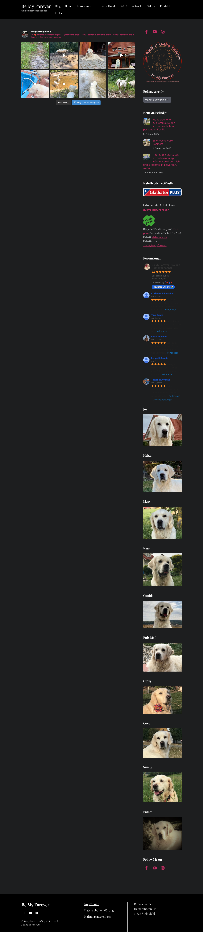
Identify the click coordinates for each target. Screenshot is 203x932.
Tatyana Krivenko (160, 379)
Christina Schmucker (162, 293)
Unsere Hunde (107, 6)
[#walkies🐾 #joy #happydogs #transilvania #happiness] (121, 84)
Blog (58, 6)
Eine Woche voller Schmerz (163, 142)
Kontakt (165, 6)
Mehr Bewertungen (162, 399)
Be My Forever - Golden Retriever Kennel (166, 266)
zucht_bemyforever (156, 209)
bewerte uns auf (161, 286)
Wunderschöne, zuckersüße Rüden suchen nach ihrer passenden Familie (159, 124)
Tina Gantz (157, 315)
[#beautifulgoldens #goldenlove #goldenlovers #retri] (121, 55)
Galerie (151, 6)
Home (68, 6)
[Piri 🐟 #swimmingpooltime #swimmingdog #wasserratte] (35, 84)
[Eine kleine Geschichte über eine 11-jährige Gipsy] (35, 55)
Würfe (124, 6)
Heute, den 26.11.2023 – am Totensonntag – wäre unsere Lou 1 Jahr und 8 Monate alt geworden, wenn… (162, 161)
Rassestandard (85, 6)
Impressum (91, 904)
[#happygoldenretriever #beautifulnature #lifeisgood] (63, 84)
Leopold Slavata (159, 358)
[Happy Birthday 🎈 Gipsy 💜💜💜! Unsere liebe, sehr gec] (92, 55)
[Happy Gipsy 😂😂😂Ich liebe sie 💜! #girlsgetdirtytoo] (63, 55)
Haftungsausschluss (97, 916)
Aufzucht (137, 6)
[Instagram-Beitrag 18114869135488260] (92, 84)
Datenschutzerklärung (99, 910)
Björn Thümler (159, 336)
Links (58, 13)
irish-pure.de (159, 237)
